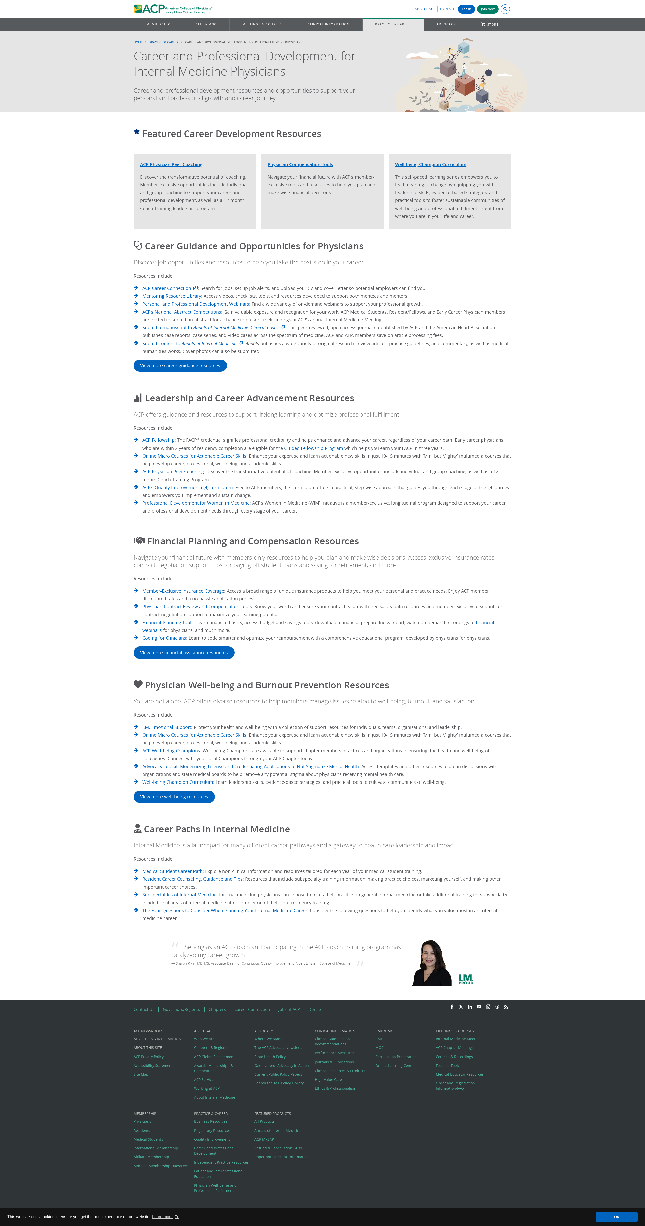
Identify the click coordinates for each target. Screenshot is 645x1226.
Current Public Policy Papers (278, 1074)
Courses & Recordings (454, 1056)
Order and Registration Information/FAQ (455, 1086)
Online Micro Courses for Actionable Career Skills (194, 456)
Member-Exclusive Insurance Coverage (183, 591)
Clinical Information (328, 24)
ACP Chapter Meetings (455, 1047)
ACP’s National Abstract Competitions (181, 312)
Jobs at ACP (289, 1009)
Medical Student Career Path (172, 871)
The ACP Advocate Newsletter (279, 1047)
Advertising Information (157, 1038)
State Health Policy (270, 1056)
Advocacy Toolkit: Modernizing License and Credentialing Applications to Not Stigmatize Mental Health (250, 766)
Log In (466, 9)
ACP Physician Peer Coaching (173, 471)
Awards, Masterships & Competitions (213, 1068)
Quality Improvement (212, 1139)
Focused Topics (448, 1065)
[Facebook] (452, 1007)
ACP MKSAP (264, 1139)
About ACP (425, 9)
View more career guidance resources (180, 365)
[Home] (173, 9)
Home (138, 42)
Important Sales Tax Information (281, 1156)
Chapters (217, 1009)
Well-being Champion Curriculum (177, 782)
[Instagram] (488, 1007)
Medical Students (148, 1139)
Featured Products (272, 1113)
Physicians (142, 1121)
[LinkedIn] (470, 1007)
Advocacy (446, 24)
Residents (142, 1130)
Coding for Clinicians (164, 638)
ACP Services (204, 1079)
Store (493, 24)
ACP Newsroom (148, 1031)
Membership (158, 24)
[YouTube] (479, 1007)
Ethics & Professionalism (335, 1088)
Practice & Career (393, 24)
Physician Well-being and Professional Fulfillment (215, 1188)
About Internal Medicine (214, 1097)
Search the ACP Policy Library (279, 1083)
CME (379, 1038)
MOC (379, 1047)
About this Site (148, 1047)
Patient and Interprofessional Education (218, 1174)
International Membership (156, 1148)
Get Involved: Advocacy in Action (281, 1065)
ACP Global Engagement (214, 1056)
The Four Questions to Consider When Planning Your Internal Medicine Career (224, 910)
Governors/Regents (181, 1009)
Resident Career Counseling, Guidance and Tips (192, 879)
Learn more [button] (162, 1217)
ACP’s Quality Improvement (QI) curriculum (187, 487)
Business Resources (211, 1121)
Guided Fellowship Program (313, 448)
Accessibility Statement (153, 1065)
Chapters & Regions (210, 1047)
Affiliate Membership (151, 1156)
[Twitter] (461, 1007)
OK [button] (616, 1217)
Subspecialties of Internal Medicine (179, 895)
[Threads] (497, 1007)
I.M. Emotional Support (166, 727)
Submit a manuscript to (210, 327)
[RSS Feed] (506, 1007)
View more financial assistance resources (184, 653)
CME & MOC (206, 24)
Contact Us (144, 1009)
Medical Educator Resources (460, 1074)
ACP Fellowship (158, 440)
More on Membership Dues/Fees (161, 1165)
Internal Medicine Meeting (458, 1038)
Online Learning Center (395, 1065)
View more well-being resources (174, 797)
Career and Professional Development (214, 1151)
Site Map (141, 1074)
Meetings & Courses (262, 24)
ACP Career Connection (166, 288)
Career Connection (252, 1009)
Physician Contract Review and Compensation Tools (197, 606)
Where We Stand (268, 1038)
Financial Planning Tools (168, 622)
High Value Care (328, 1079)
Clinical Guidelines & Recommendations (332, 1041)
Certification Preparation (396, 1056)
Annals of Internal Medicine (277, 1130)
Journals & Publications (334, 1062)
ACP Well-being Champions (171, 751)
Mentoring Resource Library (171, 296)
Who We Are (204, 1038)
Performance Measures (334, 1052)
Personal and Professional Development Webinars (195, 304)
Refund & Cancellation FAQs (278, 1148)
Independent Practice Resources (221, 1162)
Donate (447, 9)
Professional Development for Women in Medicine (196, 503)
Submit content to (189, 343)
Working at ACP (207, 1088)
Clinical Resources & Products (340, 1070)
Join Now (488, 9)
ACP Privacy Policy (149, 1056)
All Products (264, 1121)
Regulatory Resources (212, 1130)
